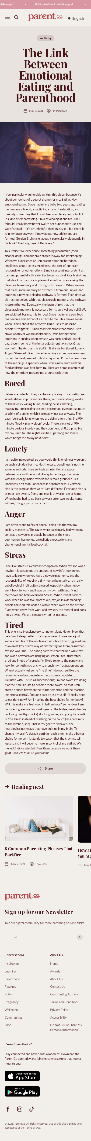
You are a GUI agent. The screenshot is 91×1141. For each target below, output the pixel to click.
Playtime (10, 986)
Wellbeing (45, 38)
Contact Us (57, 986)
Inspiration (12, 963)
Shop (8, 1025)
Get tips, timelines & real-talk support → (52, 4)
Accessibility (58, 1017)
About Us (56, 979)
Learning (10, 971)
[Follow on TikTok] (31, 1109)
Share (49, 768)
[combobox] (75, 19)
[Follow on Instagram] (20, 1109)
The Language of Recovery (35, 243)
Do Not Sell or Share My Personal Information (66, 1027)
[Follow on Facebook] (8, 1109)
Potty (8, 994)
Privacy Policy (59, 1010)
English (78, 18)
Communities (13, 1017)
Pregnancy (12, 1002)
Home (54, 963)
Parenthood (12, 979)
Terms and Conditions (64, 1002)
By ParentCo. (59, 110)
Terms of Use (32, 1127)
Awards (55, 971)
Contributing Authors (64, 994)
